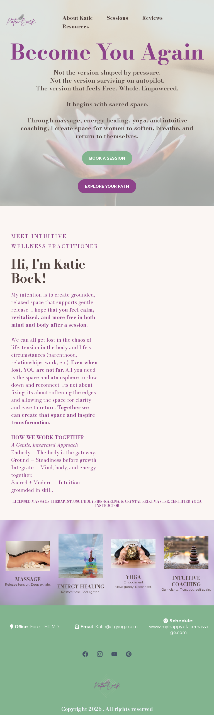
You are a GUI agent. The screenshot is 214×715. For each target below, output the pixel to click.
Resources (75, 26)
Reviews (152, 18)
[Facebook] (85, 654)
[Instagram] (100, 654)
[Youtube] (114, 654)
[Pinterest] (128, 654)
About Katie (77, 18)
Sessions (117, 18)
